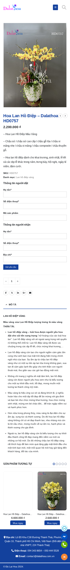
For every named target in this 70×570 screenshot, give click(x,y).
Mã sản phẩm (10, 213)
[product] (17, 491)
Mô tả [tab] (12, 304)
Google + (24, 292)
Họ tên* (7, 189)
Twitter (11, 292)
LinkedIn (18, 292)
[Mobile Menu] (55, 7)
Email (30, 292)
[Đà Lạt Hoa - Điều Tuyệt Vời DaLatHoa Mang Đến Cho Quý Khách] (12, 7)
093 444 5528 (51, 550)
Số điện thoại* (11, 201)
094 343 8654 (35, 550)
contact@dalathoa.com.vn (40, 556)
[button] (53, 464)
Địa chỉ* (7, 254)
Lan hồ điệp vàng (25, 177)
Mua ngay (18, 523)
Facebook (5, 292)
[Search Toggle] (64, 7)
